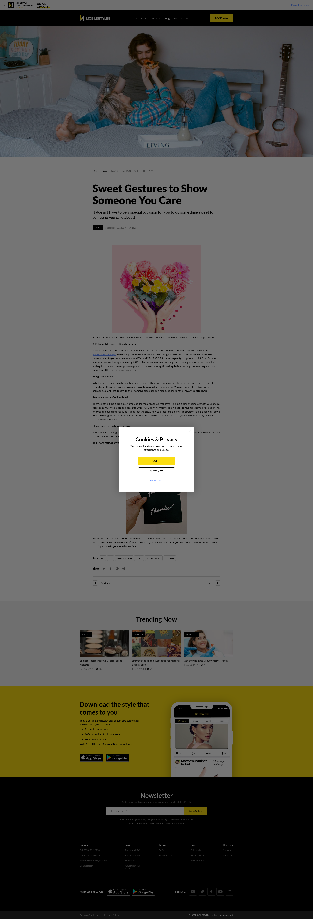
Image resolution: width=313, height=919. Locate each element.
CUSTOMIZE (156, 471)
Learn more (156, 480)
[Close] (190, 431)
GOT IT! (156, 460)
